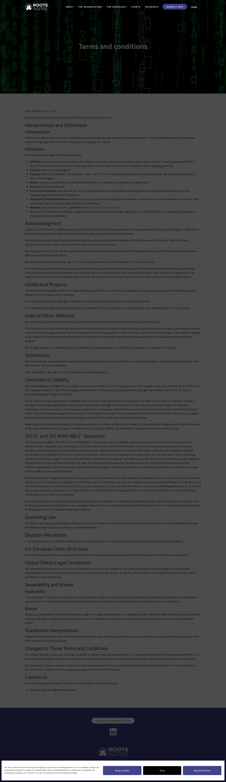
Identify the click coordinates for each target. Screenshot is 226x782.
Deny (162, 770)
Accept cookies (122, 770)
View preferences (202, 770)
